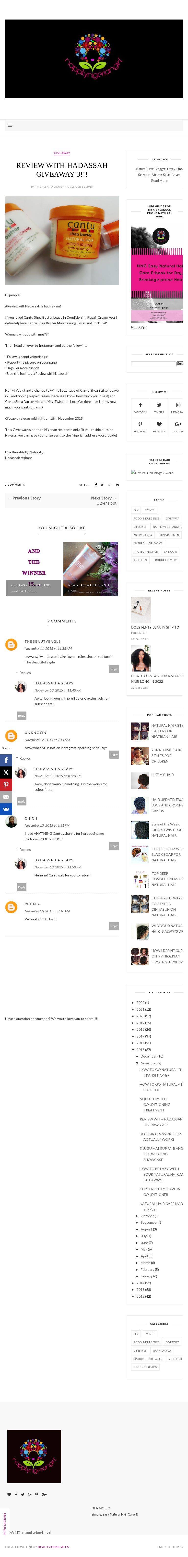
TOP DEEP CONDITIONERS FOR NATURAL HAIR (169, 879)
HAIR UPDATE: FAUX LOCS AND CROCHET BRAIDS (169, 805)
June (144, 1243)
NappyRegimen (169, 535)
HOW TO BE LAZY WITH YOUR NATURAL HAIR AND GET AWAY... (163, 1174)
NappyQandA (143, 535)
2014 (140, 1283)
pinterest (140, 431)
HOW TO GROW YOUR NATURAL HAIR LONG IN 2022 (157, 678)
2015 (140, 1050)
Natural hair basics (148, 543)
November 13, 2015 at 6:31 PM (47, 825)
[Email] (6, 797)
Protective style (146, 551)
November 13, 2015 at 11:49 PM (58, 690)
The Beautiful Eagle (40, 662)
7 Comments (15, 484)
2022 (140, 1002)
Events (149, 510)
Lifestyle (140, 527)
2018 (140, 1029)
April (144, 1256)
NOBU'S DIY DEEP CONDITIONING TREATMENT (155, 1104)
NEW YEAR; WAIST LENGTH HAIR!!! (60, 588)
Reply (114, 669)
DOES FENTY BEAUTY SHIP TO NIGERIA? (155, 630)
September (149, 1222)
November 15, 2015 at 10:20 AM (58, 776)
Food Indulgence (146, 518)
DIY (136, 510)
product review (164, 560)
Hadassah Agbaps (54, 683)
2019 (140, 1023)
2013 (140, 1289)
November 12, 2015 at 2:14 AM (47, 740)
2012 (140, 1296)
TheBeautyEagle (43, 641)
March (145, 1263)
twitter (159, 412)
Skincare (170, 551)
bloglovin (159, 431)
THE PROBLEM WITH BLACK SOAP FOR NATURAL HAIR (169, 854)
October (147, 1216)
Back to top (169, 1547)
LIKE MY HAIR (163, 775)
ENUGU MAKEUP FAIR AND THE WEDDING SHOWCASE (161, 1154)
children (140, 560)
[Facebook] (6, 760)
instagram (178, 412)
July (144, 1236)
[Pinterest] (6, 785)
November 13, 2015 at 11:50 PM (58, 867)
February (147, 1269)
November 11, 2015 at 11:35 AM (48, 648)
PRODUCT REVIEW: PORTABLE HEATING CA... (116, 588)
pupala (32, 904)
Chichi (32, 818)
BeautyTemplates (53, 1547)
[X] (6, 772)
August (146, 1229)
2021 (140, 1009)
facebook (140, 412)
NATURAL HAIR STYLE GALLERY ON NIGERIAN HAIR (170, 731)
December (149, 1056)
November (149, 1063)
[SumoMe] (6, 809)
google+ (178, 431)
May (144, 1249)
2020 (140, 1016)
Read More (159, 180)
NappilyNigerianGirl (167, 527)
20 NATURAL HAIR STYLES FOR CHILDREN (166, 755)
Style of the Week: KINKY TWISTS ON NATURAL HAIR (167, 829)
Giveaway (62, 153)
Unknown (36, 732)
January (147, 1276)
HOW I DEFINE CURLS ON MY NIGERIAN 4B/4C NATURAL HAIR (169, 956)
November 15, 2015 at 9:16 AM (47, 911)
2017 (140, 1036)
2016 (140, 1043)
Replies (25, 673)
